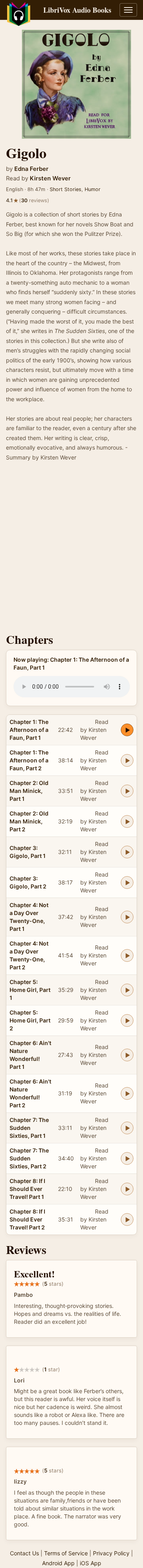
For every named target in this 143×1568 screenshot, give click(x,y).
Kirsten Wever (50, 178)
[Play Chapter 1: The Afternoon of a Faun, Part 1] (127, 730)
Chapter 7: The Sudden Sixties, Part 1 (29, 1127)
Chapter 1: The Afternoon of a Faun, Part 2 (29, 760)
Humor (92, 189)
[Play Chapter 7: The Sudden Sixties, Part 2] (127, 1158)
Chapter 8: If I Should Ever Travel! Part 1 (27, 1188)
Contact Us (24, 1553)
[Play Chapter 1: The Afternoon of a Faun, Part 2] (127, 760)
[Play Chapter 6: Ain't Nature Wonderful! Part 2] (127, 1093)
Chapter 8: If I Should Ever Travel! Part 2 (27, 1219)
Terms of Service (66, 1553)
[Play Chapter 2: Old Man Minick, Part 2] (127, 821)
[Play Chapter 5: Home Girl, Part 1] (127, 990)
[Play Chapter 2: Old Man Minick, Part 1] (127, 791)
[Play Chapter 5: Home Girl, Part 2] (127, 1020)
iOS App (90, 1563)
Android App (58, 1563)
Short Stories (65, 189)
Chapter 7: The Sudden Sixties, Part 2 (29, 1158)
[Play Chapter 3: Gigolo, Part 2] (127, 882)
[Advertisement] (71, 549)
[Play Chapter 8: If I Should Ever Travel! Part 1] (127, 1189)
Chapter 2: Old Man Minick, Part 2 (29, 821)
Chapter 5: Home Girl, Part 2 (30, 1020)
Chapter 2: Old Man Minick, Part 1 (29, 790)
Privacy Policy (111, 1553)
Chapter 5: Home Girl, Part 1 (30, 989)
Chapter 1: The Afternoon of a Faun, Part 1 (29, 729)
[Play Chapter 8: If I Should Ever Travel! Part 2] (127, 1219)
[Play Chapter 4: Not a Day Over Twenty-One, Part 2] (127, 955)
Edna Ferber (31, 168)
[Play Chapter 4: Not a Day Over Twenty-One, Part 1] (127, 917)
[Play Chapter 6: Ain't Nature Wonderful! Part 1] (127, 1055)
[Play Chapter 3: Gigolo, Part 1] (127, 852)
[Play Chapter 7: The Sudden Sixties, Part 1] (127, 1128)
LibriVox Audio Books (77, 10)
